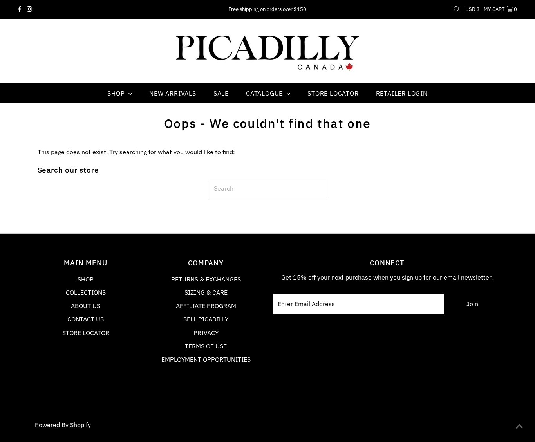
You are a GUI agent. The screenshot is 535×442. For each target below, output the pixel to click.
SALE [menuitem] (221, 93)
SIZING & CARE (206, 292)
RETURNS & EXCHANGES (206, 279)
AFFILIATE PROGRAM (206, 306)
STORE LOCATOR (85, 333)
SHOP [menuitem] (117, 93)
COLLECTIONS (86, 292)
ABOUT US (85, 306)
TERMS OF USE (206, 346)
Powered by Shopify (63, 425)
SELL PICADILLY (205, 319)
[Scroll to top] (519, 426)
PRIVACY (206, 333)
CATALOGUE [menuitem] (265, 93)
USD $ (472, 9)
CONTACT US (85, 319)
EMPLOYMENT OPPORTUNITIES (206, 359)
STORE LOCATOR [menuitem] (332, 93)
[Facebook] (19, 9)
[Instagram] (29, 9)
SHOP (86, 279)
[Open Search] (457, 9)
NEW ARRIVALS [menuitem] (172, 93)
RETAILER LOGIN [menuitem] (402, 93)
